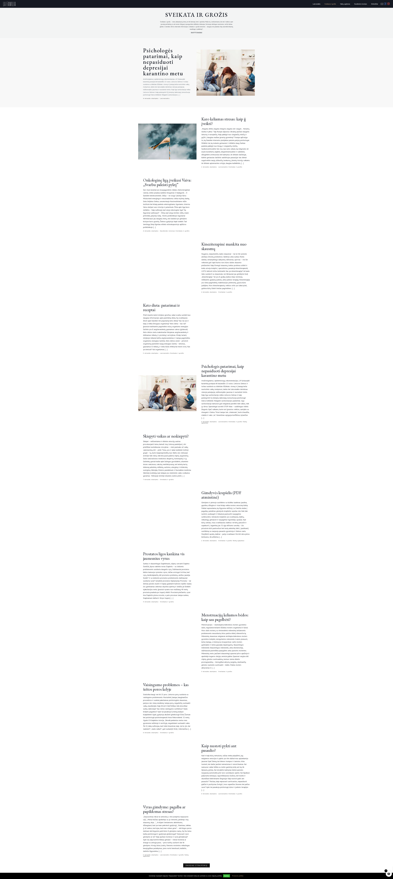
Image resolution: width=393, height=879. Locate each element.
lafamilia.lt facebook (196, 452)
